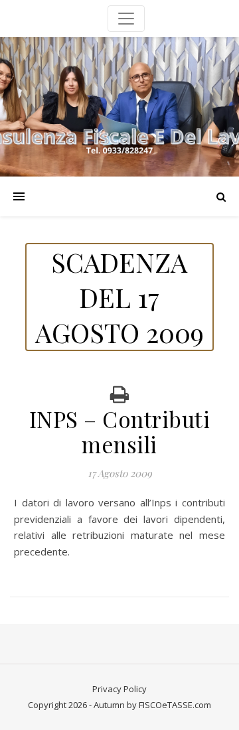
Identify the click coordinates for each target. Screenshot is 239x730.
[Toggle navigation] (126, 18)
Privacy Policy (119, 689)
